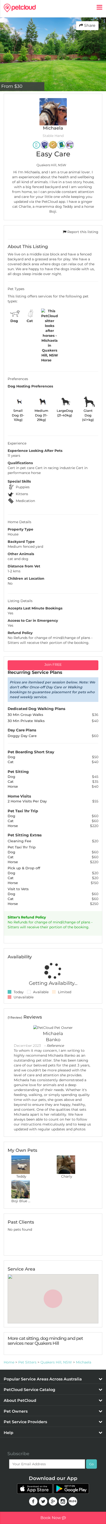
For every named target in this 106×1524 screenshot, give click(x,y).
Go (91, 1464)
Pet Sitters (27, 1362)
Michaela (83, 1362)
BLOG (72, 1501)
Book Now (51, 1517)
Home (9, 1362)
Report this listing (82, 232)
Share (89, 25)
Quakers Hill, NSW (56, 1362)
